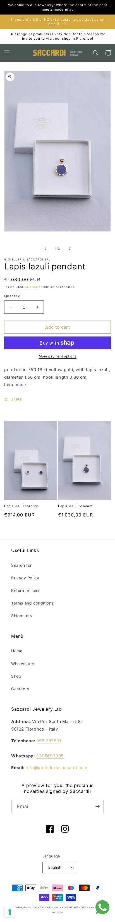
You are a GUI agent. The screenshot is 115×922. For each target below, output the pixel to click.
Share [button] (16, 399)
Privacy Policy (25, 577)
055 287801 (49, 740)
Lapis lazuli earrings (21, 506)
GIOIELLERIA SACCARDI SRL (41, 907)
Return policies (25, 590)
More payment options (57, 356)
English (55, 867)
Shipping (31, 286)
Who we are (22, 663)
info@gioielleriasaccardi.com (56, 767)
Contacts (20, 688)
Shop (16, 676)
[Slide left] (45, 249)
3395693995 (50, 756)
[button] (7, 53)
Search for (21, 565)
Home (16, 650)
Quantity (12, 296)
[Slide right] (70, 249)
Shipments (21, 615)
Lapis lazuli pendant (75, 506)
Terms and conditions (32, 603)
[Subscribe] (97, 806)
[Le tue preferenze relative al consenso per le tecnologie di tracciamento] (9, 912)
